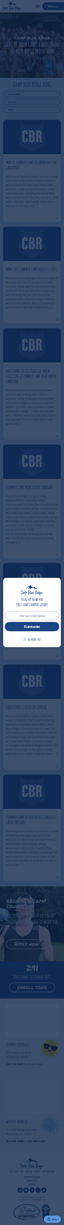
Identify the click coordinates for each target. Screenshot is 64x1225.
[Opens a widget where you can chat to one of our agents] (52, 1219)
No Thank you (32, 639)
